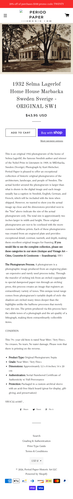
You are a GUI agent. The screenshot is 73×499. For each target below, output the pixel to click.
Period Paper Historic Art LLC (40, 469)
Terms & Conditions (37, 451)
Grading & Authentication (37, 441)
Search (36, 435)
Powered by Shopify (36, 473)
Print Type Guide (36, 446)
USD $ (35, 460)
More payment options (51, 140)
